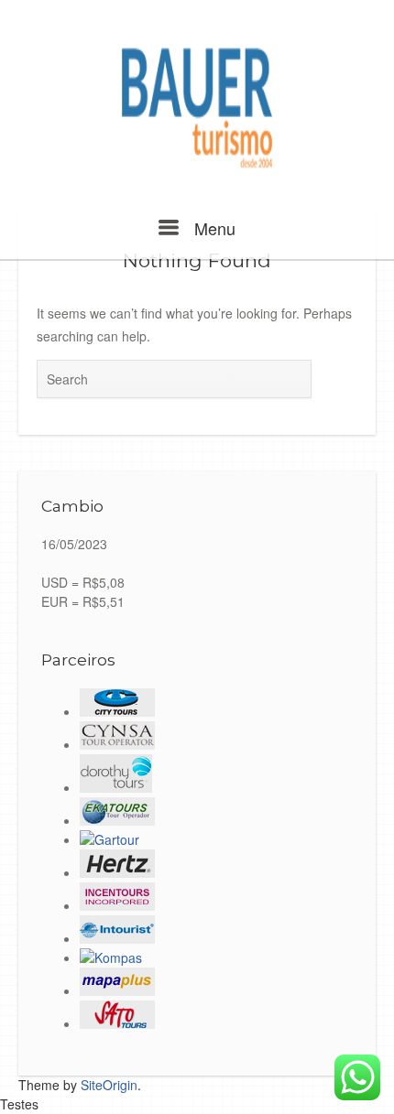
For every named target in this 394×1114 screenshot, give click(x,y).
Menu (212, 228)
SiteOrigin (109, 1085)
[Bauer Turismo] (197, 109)
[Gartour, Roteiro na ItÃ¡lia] (109, 839)
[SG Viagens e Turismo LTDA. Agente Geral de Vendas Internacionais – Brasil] (117, 872)
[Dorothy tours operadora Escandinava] (116, 787)
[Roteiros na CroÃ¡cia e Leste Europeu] (111, 957)
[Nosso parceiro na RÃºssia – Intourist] (117, 938)
